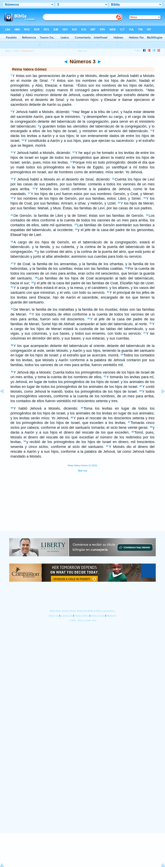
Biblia (8, 51)
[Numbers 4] (160, 400)
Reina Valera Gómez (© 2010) (82, 465)
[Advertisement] (82, 506)
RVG (16, 51)
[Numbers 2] (5, 400)
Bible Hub (82, 470)
